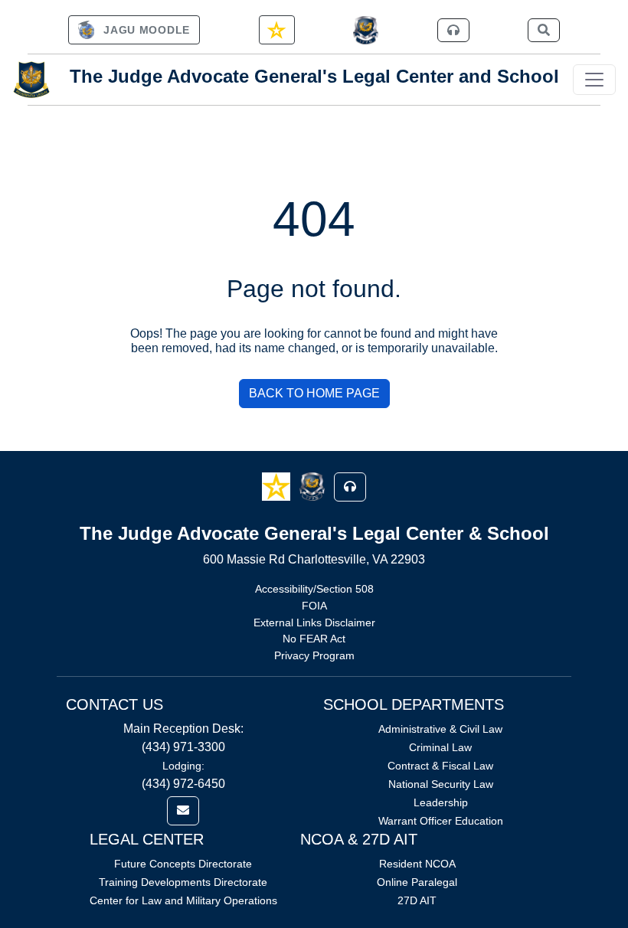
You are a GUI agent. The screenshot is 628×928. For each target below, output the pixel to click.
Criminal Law (440, 747)
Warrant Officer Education (440, 821)
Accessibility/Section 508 (314, 589)
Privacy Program (314, 655)
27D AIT (417, 900)
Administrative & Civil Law (440, 729)
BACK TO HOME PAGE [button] (314, 393)
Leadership (441, 802)
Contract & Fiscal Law (440, 766)
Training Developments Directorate (183, 882)
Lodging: (183, 766)
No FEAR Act (314, 638)
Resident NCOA (417, 864)
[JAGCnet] (365, 30)
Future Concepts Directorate (183, 864)
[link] (134, 29)
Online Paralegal (417, 882)
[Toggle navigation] (594, 79)
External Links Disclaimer (314, 622)
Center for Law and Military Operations (183, 900)
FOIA (314, 606)
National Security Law (440, 784)
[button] (277, 485)
